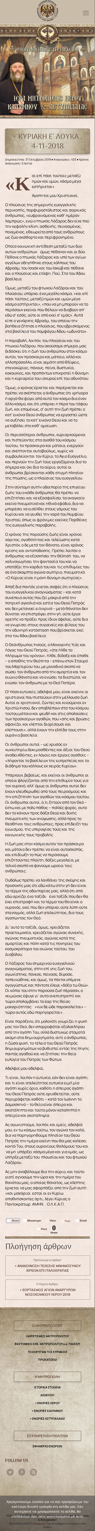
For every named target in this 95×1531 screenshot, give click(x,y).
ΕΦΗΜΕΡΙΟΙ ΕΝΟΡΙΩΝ (47, 1446)
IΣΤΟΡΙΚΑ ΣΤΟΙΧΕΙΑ (47, 1387)
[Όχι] (88, 1513)
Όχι (60, 1524)
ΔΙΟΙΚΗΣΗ (47, 1395)
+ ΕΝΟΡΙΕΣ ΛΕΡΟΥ (47, 1403)
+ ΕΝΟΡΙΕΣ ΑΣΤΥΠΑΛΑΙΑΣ (47, 1419)
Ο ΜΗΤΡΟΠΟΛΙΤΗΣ (47, 1325)
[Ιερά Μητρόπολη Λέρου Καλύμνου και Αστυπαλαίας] (47, 9)
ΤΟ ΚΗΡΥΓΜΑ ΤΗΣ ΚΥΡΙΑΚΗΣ (47, 1352)
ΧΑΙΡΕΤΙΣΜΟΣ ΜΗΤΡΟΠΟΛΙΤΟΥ (47, 1336)
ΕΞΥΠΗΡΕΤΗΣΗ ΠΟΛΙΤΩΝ (47, 1436)
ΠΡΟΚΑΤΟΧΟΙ (47, 1360)
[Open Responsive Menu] (86, 12)
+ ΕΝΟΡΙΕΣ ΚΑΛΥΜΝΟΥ (47, 1411)
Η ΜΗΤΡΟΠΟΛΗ (47, 1376)
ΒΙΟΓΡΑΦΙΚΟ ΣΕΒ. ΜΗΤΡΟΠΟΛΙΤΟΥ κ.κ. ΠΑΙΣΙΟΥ (47, 1344)
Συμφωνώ (42, 1524)
